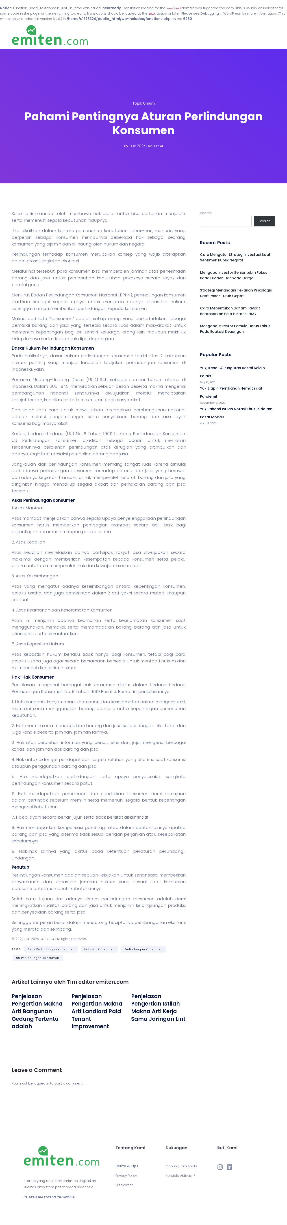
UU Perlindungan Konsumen (37, 958)
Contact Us (174, 35)
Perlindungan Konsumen (143, 949)
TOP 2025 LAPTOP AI (146, 146)
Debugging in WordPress (220, 13)
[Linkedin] (229, 1166)
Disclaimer (124, 1185)
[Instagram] (220, 1166)
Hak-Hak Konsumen (99, 949)
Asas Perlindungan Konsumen (51, 949)
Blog (150, 35)
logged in (41, 1083)
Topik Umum (144, 103)
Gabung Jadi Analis (181, 1166)
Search (206, 212)
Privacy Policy (126, 1175)
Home (129, 35)
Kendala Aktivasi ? (180, 1175)
